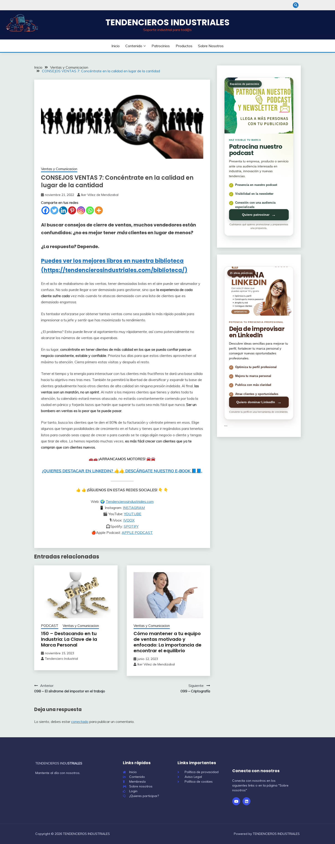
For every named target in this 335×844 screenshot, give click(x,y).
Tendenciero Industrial (61, 659)
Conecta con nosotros (256, 771)
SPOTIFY (131, 526)
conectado (79, 721)
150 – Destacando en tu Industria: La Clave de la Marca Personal (69, 639)
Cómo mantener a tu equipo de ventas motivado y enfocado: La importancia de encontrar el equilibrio (167, 642)
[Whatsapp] (90, 210)
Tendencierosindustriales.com (130, 501)
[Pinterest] (72, 210)
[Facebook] (45, 210)
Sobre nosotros (211, 46)
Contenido (133, 46)
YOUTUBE (132, 514)
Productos (184, 46)
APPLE (128, 532)
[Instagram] (81, 210)
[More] (99, 210)
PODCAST (144, 532)
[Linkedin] (63, 210)
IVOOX (128, 520)
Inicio (115, 46)
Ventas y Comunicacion (59, 169)
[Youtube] (236, 801)
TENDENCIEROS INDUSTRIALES (167, 22)
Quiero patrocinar (259, 214)
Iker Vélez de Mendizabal (100, 195)
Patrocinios (161, 46)
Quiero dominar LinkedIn (258, 402)
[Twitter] (54, 210)
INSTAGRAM (134, 507)
